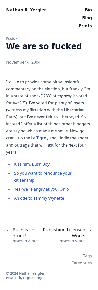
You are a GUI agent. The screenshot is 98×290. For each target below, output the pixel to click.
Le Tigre (38, 138)
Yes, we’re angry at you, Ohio (41, 189)
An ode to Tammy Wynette (39, 198)
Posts (10, 38)
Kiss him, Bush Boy (32, 164)
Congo (38, 278)
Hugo (27, 278)
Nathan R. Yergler (26, 10)
